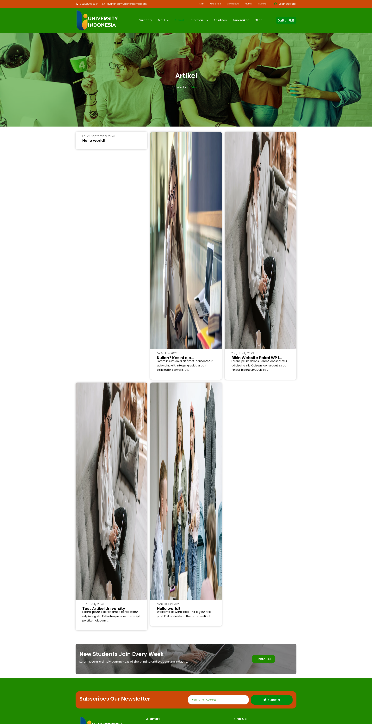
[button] (286, 20)
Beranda (180, 87)
